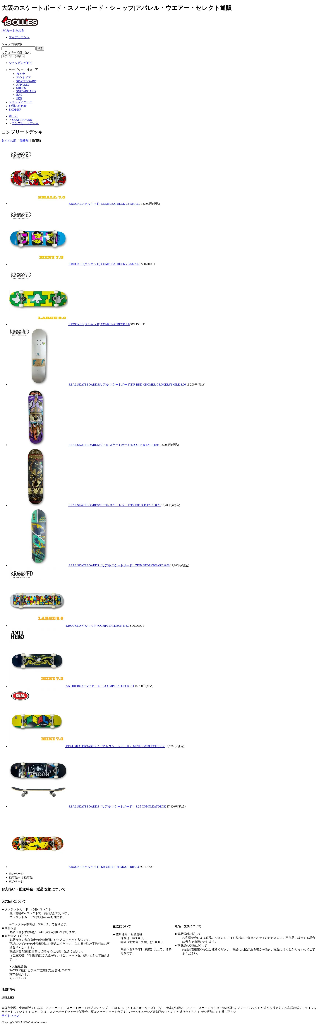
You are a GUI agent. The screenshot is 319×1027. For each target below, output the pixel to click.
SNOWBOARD (26, 91)
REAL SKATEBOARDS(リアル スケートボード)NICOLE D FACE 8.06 (114, 444)
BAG (19, 94)
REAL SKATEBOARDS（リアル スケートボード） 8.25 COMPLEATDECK (118, 806)
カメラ (20, 73)
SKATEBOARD (26, 81)
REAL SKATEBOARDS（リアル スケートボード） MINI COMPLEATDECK (115, 746)
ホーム (13, 116)
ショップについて (20, 102)
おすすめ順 (8, 140)
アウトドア (23, 77)
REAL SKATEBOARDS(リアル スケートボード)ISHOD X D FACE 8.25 (115, 505)
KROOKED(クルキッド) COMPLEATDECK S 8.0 (97, 625)
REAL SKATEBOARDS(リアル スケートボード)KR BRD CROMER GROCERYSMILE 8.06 (127, 384)
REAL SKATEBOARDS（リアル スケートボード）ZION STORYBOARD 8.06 (119, 565)
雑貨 (19, 98)
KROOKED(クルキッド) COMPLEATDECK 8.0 (99, 324)
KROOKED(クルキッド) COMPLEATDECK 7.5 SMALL (104, 203)
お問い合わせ (18, 105)
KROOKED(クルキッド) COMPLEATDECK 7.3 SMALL (104, 264)
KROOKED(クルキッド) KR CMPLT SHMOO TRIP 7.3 (104, 866)
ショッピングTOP (20, 62)
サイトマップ (10, 1015)
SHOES (21, 87)
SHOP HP (15, 109)
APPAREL (23, 84)
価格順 (24, 140)
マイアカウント (19, 37)
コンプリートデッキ (25, 123)
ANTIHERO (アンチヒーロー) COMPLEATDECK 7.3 (100, 686)
